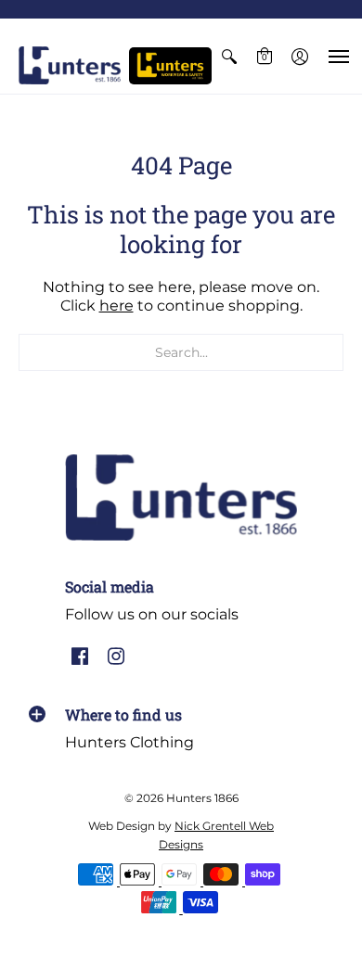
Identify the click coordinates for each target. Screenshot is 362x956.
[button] (229, 56)
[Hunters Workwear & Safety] (170, 65)
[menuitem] (229, 56)
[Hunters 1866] (70, 65)
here (116, 305)
